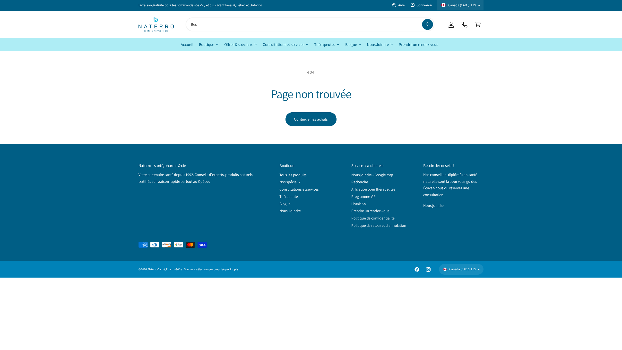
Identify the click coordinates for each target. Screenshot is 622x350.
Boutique (206, 44)
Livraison (358, 203)
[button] (477, 24)
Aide (401, 5)
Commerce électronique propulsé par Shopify (211, 269)
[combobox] (310, 24)
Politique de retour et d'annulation (378, 225)
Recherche (359, 181)
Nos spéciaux (289, 181)
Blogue (351, 44)
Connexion (424, 5)
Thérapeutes (324, 44)
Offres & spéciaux (238, 44)
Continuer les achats (311, 119)
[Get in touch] (464, 24)
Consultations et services (283, 44)
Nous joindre (433, 205)
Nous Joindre (378, 44)
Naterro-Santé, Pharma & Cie (165, 269)
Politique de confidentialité (373, 218)
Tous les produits (292, 174)
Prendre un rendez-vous (370, 210)
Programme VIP (363, 196)
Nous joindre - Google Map (372, 174)
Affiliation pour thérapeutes (373, 189)
